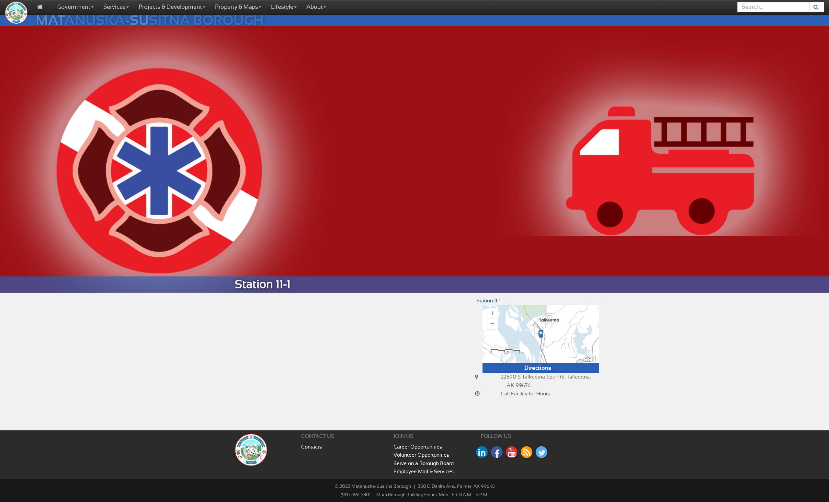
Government (73, 7)
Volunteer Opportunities (421, 455)
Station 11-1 (488, 300)
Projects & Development (170, 7)
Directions (537, 368)
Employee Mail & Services (423, 471)
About (314, 7)
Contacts (311, 446)
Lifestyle (282, 7)
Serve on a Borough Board (423, 463)
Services (114, 7)
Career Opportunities (417, 446)
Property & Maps (236, 7)
